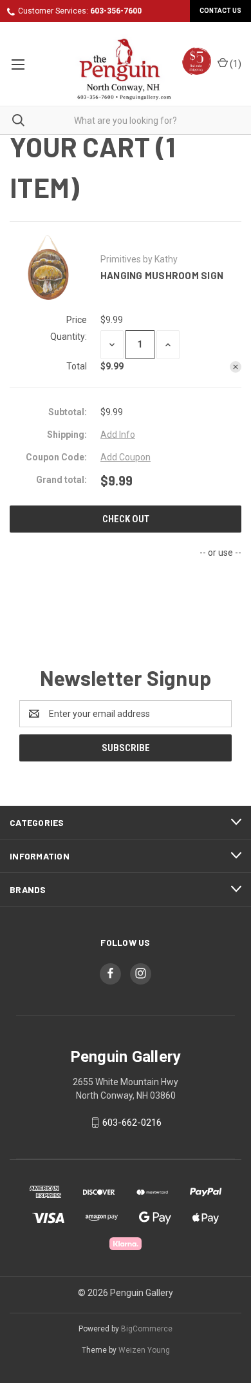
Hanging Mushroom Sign (161, 275)
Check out (125, 519)
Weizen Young (144, 1350)
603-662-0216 (132, 1122)
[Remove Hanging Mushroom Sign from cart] (235, 367)
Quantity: (68, 336)
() (234, 64)
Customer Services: (80, 10)
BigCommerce (146, 1328)
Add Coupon (125, 457)
